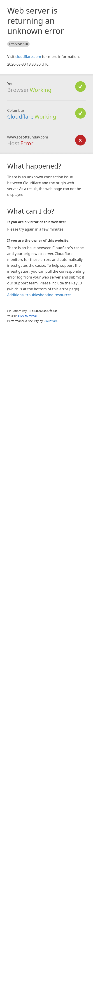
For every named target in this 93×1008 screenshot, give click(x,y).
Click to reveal (27, 316)
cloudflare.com (28, 56)
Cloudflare (20, 116)
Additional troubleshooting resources (39, 294)
